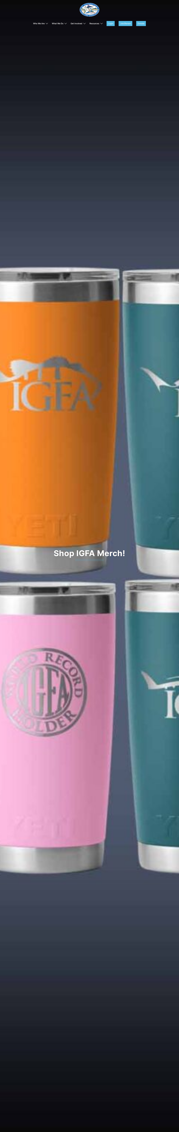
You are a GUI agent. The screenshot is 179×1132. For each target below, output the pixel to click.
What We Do (57, 23)
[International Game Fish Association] (89, 10)
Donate (141, 23)
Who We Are (39, 23)
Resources (94, 23)
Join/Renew (125, 23)
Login (110, 23)
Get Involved (76, 23)
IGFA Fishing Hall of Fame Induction (89, 553)
